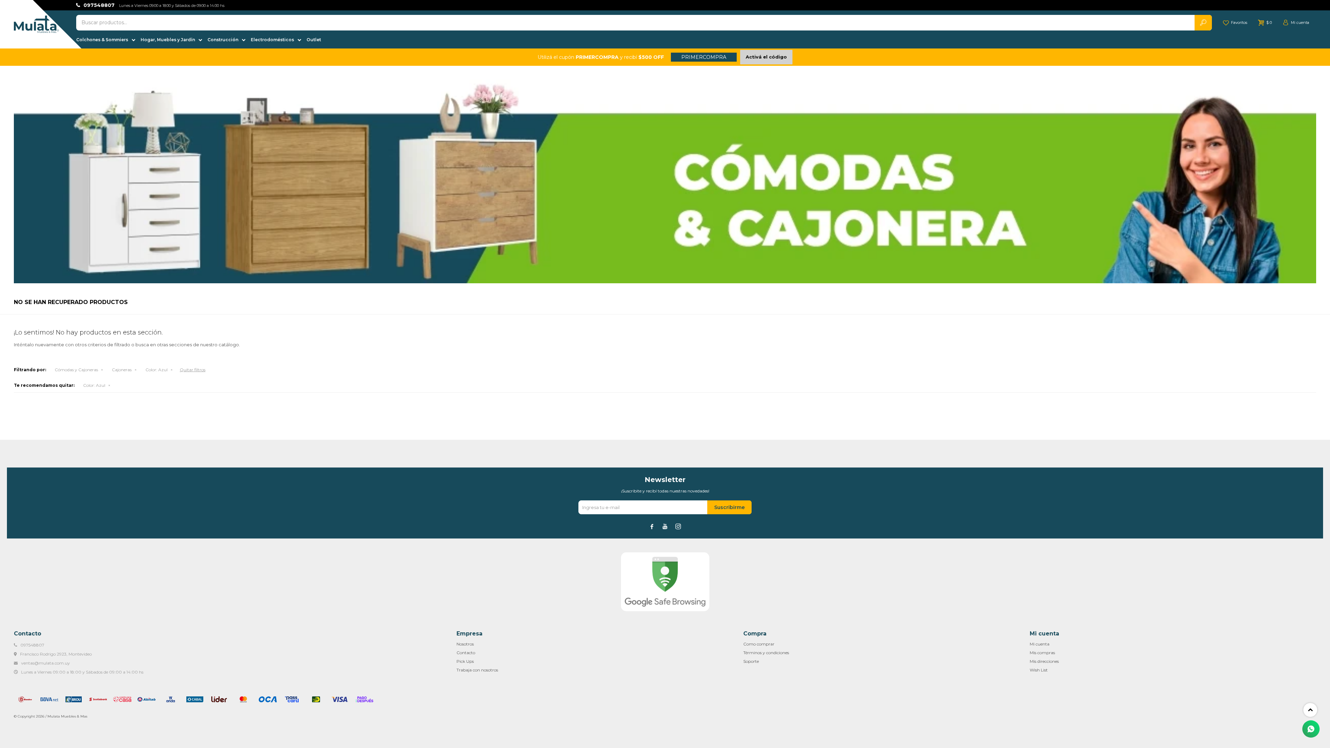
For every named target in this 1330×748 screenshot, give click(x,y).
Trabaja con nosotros (477, 670)
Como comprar (758, 644)
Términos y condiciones (766, 652)
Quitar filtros (192, 369)
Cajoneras (122, 369)
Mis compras (1042, 652)
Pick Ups (465, 661)
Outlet (314, 39)
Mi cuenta (1039, 644)
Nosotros (465, 644)
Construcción (222, 39)
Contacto (465, 652)
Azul (156, 369)
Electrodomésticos (272, 39)
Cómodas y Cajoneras (76, 369)
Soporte (751, 661)
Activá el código (766, 57)
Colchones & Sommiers (102, 39)
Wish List (1039, 670)
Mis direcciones (1044, 661)
